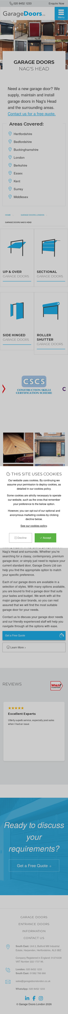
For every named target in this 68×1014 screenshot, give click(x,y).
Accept (46, 538)
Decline (22, 538)
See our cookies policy (33, 526)
